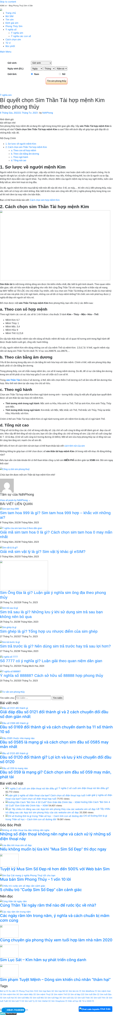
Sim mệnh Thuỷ (45, 994)
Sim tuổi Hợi (10, 998)
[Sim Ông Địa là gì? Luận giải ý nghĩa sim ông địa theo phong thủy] (24, 575)
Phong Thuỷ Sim (28, 991)
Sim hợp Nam (46, 991)
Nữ (63, 74)
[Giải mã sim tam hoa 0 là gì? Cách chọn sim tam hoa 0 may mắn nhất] (21, 528)
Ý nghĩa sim (17, 32)
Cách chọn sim (13, 39)
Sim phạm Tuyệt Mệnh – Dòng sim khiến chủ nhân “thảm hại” (55, 979)
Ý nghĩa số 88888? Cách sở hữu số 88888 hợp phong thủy (51, 675)
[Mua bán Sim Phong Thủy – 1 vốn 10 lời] (27, 875)
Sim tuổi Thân (85, 998)
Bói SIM (9, 16)
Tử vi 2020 (88, 1001)
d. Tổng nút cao (18, 160)
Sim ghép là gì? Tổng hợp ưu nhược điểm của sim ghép (49, 631)
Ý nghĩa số (11, 29)
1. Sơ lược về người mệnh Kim (21, 144)
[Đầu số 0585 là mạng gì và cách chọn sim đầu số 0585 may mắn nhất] (17, 738)
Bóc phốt (10, 46)
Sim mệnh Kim (11, 994)
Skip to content (8, 1)
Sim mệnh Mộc (28, 994)
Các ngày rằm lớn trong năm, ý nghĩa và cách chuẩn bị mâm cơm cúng (54, 918)
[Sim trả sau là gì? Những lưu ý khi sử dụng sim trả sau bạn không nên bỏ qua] (9, 608)
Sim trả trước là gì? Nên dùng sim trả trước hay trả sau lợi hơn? (55, 646)
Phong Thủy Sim (14, 26)
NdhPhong (47, 113)
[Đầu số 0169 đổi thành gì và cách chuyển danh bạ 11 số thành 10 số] (14, 722)
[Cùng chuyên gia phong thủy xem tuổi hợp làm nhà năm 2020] (9, 931)
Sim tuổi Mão (25, 998)
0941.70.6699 (15, 1009)
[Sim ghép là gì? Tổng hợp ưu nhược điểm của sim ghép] (8, 627)
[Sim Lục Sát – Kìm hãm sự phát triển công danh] (9, 951)
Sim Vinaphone (59, 1001)
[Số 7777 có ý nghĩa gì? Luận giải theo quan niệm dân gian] (9, 657)
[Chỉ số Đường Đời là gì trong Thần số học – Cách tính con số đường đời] (44, 815)
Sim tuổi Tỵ (31, 1001)
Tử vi (8, 42)
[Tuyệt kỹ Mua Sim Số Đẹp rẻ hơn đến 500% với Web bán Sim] (9, 860)
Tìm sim (10, 19)
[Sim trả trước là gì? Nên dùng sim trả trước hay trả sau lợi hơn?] (10, 642)
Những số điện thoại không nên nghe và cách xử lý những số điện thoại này (55, 836)
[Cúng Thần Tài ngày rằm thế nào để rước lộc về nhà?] (13, 901)
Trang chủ (11, 12)
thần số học (74, 1001)
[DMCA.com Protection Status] (8, 1013)
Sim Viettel (44, 1001)
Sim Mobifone (89, 991)
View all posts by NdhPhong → (15, 500)
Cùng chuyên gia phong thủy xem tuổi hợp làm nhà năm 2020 (56, 940)
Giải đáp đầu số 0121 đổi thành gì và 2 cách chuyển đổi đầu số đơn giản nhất (54, 714)
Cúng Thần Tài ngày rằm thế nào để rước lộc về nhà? (48, 905)
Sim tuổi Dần (92, 994)
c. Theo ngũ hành (20, 157)
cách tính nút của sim (74, 446)
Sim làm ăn (75, 991)
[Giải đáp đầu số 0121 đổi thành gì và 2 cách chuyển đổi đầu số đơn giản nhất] (14, 707)
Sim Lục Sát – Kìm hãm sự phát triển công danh (43, 959)
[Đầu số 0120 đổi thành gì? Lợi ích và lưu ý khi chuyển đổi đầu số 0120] (14, 753)
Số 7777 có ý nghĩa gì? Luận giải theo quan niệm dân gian (51, 661)
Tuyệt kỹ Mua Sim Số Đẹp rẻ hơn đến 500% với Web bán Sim (55, 869)
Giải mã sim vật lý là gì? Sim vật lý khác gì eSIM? (42, 551)
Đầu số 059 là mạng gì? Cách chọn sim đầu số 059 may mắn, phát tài (55, 774)
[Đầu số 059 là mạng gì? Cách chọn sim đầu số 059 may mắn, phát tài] (14, 768)
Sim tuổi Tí (18, 1001)
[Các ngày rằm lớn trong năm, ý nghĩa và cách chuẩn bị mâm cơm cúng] (15, 911)
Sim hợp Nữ (61, 991)
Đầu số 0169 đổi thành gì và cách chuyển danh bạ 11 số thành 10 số (56, 729)
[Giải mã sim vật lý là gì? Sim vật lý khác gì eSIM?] (9, 547)
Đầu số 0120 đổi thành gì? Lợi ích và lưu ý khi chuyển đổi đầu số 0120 (55, 759)
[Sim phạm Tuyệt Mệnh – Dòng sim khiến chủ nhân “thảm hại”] (9, 970)
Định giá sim (12, 22)
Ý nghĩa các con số (21, 36)
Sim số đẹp (77, 994)
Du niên (13, 991)
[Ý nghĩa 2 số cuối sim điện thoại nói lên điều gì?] (32, 788)
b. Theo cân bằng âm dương (25, 154)
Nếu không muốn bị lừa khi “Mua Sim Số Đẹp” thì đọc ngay (53, 849)
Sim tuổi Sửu (70, 998)
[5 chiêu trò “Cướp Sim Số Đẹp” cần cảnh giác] (22, 885)
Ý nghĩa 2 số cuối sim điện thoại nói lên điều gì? (84, 788)
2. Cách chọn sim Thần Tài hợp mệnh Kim (26, 147)
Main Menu (5, 51)
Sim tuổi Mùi (40, 998)
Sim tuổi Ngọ (55, 998)
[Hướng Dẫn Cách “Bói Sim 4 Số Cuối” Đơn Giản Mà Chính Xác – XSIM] (43, 802)
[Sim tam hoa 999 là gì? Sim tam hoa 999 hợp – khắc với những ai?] (9, 509)
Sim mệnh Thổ (62, 994)
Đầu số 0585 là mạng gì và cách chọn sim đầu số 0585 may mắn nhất (54, 744)
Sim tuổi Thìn (101, 998)
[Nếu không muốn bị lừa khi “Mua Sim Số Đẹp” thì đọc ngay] (16, 845)
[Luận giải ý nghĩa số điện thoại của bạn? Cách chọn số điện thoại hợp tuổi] (45, 795)
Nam (36, 74)
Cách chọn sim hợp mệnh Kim (45, 200)
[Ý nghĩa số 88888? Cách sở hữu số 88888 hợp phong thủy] (10, 671)
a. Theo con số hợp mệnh (23, 150)
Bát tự (4, 991)
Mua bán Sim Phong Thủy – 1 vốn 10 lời (35, 879)
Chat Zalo (105, 1009)
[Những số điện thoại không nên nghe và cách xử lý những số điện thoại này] (24, 829)
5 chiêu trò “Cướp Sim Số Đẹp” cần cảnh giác (41, 889)
